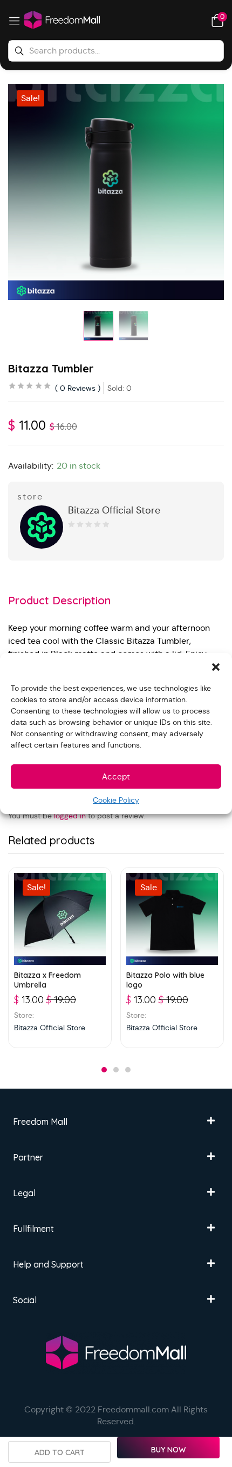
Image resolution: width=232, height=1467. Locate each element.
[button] (215, 666)
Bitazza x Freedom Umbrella (47, 980)
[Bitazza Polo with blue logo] (172, 919)
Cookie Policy (116, 800)
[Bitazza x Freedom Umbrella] (60, 919)
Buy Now (168, 1450)
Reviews (77, 388)
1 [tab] (104, 1069)
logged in (70, 816)
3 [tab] (128, 1069)
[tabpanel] (60, 957)
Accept (116, 776)
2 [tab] (116, 1069)
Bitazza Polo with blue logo (165, 980)
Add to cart (60, 1452)
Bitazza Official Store (114, 510)
